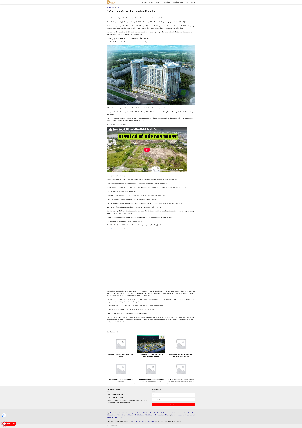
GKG (133, 421)
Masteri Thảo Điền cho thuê (148, 415)
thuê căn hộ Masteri (176, 415)
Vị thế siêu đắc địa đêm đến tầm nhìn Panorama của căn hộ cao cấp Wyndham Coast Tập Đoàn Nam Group (181, 380)
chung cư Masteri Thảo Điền (137, 412)
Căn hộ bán (167, 2)
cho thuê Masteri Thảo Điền (132, 415)
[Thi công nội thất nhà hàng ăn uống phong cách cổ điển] (121, 369)
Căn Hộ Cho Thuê (178, 2)
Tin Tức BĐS (115, 417)
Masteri (112, 412)
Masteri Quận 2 (111, 7)
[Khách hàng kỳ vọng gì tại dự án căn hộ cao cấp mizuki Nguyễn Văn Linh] (181, 344)
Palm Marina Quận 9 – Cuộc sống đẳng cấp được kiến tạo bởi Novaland (151, 355)
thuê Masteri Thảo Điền (116, 415)
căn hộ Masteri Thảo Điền (121, 412)
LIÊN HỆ (193, 2)
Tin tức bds (118, 7)
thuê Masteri (186, 415)
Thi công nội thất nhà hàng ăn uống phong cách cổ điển (121, 380)
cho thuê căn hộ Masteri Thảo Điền (170, 412)
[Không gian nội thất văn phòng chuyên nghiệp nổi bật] (121, 344)
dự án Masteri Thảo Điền (153, 412)
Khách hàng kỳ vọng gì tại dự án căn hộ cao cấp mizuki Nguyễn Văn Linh (181, 355)
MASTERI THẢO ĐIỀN (147, 2)
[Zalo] (4, 415)
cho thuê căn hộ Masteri (163, 415)
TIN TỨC (187, 2)
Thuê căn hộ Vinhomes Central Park (146, 421)
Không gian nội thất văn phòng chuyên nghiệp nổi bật (121, 355)
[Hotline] (4, 423)
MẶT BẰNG (158, 2)
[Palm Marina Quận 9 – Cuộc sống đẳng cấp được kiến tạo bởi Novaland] (151, 344)
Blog (121, 417)
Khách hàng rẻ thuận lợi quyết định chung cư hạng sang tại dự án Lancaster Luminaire (151, 380)
